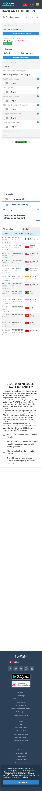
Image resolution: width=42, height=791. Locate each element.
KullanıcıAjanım (21, 712)
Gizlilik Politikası (21, 756)
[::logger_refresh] (38, 210)
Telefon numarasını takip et (21, 699)
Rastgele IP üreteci (21, 737)
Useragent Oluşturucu (21, 740)
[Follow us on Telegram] (21, 668)
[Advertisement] (21, 165)
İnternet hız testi (21, 731)
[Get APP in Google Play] (21, 676)
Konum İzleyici (21, 696)
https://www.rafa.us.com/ (12, 29)
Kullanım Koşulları (21, 759)
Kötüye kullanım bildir (21, 753)
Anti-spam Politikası (21, 763)
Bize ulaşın (21, 750)
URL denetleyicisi (21, 705)
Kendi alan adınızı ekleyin (21, 57)
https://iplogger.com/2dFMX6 (13, 41)
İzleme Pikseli (21, 702)
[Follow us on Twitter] (15, 668)
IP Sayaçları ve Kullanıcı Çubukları (21, 709)
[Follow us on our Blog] (26, 668)
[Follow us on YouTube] (32, 668)
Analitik (26, 229)
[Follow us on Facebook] (10, 668)
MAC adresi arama (21, 727)
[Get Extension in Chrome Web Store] (21, 684)
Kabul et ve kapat (21, 782)
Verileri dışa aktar (12, 17)
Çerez (12, 777)
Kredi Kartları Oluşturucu (21, 734)
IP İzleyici (21, 724)
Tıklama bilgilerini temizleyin (32, 17)
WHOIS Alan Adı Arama (21, 715)
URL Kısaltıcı (21, 692)
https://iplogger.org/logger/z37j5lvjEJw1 (17, 75)
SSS (21, 744)
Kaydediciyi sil (37, 17)
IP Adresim (21, 721)
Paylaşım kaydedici (26, 17)
